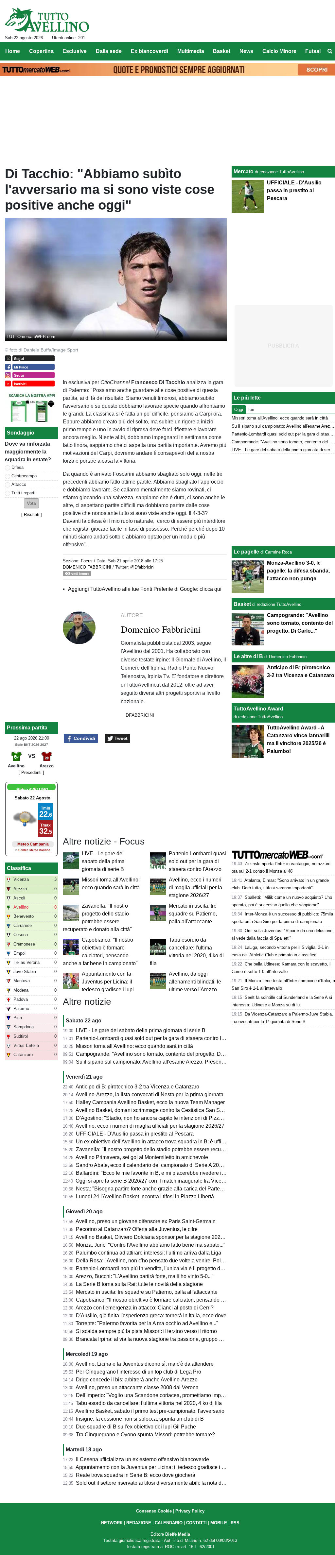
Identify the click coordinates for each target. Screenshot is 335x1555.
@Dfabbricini (142, 567)
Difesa (17, 467)
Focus (87, 560)
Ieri (251, 409)
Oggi (238, 409)
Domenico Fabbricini (87, 567)
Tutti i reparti (23, 492)
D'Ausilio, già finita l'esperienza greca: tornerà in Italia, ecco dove (151, 1315)
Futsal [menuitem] (313, 51)
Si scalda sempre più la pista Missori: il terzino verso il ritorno (146, 1331)
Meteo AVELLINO (32, 789)
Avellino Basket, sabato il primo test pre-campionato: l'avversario (149, 1411)
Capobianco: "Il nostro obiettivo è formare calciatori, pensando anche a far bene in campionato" (186, 1300)
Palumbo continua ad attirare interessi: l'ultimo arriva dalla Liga (148, 1253)
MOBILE (218, 1522)
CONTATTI (196, 1522)
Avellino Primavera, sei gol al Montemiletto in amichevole (142, 1157)
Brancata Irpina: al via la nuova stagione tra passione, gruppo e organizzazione (167, 1339)
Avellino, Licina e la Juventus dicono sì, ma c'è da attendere (145, 1364)
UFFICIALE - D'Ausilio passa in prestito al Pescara (135, 1133)
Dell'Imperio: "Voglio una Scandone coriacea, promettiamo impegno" (155, 1395)
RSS (235, 1522)
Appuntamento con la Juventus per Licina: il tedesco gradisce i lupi (108, 981)
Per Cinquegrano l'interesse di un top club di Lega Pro (138, 1372)
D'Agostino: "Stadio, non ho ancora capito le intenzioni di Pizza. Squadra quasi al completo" (182, 1118)
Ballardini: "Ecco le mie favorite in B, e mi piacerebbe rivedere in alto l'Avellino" (167, 1173)
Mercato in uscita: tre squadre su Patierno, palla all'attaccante (193, 913)
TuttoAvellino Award (258, 708)
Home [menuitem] (12, 51)
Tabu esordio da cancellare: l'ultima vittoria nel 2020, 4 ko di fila (149, 1403)
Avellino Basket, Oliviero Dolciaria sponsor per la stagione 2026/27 (153, 1237)
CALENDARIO (169, 1522)
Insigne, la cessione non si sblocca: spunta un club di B (140, 1419)
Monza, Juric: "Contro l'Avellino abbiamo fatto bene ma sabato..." (150, 1245)
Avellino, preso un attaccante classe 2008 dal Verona (137, 1387)
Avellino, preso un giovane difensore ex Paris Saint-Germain (146, 1221)
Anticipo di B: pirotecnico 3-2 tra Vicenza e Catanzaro (137, 1086)
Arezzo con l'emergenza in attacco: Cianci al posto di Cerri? (145, 1307)
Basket (242, 604)
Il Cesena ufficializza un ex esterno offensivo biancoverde (142, 1459)
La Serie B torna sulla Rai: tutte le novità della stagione (139, 1284)
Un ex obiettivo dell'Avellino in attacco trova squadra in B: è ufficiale (154, 1141)
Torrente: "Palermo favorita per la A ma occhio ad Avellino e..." (147, 1323)
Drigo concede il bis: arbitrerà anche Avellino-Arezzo (137, 1379)
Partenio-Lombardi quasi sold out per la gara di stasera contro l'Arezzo (197, 861)
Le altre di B (248, 656)
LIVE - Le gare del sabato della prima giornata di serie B (103, 861)
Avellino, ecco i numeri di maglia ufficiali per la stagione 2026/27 (195, 887)
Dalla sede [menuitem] (109, 51)
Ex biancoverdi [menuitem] (149, 51)
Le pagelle (246, 552)
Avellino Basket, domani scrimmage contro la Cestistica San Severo (154, 1110)
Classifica (19, 868)
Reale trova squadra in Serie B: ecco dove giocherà (135, 1475)
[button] (31, 503)
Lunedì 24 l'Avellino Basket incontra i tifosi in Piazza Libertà (145, 1196)
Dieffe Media (177, 1534)
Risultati (31, 514)
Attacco (18, 484)
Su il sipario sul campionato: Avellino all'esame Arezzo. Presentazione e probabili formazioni (183, 1062)
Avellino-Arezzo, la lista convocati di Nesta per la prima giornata (149, 1094)
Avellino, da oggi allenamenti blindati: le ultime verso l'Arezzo (195, 981)
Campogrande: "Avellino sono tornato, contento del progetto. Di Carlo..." (159, 1054)
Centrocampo (24, 475)
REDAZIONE (138, 1522)
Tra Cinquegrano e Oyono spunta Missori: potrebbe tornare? (145, 1434)
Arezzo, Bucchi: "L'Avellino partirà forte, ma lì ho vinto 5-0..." (145, 1276)
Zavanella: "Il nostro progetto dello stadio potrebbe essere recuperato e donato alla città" (178, 1149)
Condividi (83, 738)
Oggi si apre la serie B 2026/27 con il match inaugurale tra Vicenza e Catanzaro (168, 1181)
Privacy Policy (189, 1511)
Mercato (244, 171)
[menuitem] (330, 51)
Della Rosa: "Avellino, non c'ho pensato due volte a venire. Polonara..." (158, 1260)
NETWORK (112, 1522)
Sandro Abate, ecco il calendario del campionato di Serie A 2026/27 (154, 1165)
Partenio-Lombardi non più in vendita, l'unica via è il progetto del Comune (161, 1268)
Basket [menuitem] (221, 51)
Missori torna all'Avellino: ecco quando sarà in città (134, 1046)
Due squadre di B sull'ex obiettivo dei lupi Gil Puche (136, 1426)
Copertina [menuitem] (41, 51)
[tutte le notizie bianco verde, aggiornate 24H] (47, 20)
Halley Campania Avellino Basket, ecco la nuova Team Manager (150, 1102)
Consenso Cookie (154, 1511)
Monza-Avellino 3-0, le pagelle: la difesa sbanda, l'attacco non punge (298, 570)
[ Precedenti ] (31, 772)
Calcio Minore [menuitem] (279, 51)
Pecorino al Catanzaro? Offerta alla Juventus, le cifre (137, 1229)
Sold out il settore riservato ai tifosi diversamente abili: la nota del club (156, 1483)
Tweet (120, 738)
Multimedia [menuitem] (190, 51)
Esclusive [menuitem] (74, 51)
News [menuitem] (246, 51)
